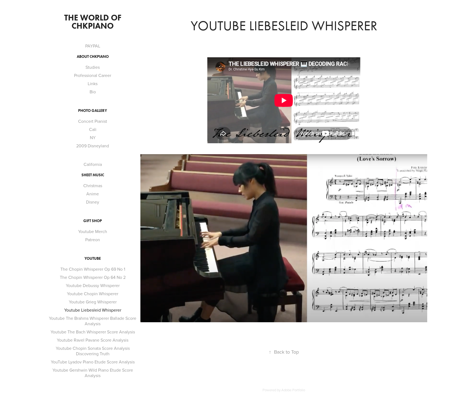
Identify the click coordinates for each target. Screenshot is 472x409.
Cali (92, 129)
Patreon (92, 240)
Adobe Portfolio (293, 389)
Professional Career (92, 75)
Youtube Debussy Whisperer (93, 285)
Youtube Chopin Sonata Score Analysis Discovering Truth (93, 351)
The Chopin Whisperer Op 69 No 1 (92, 269)
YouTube (92, 258)
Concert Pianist (92, 121)
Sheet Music (92, 175)
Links (93, 83)
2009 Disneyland (92, 146)
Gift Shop (92, 221)
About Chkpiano (93, 56)
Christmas (92, 186)
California (93, 164)
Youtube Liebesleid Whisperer (92, 310)
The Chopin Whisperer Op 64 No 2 (93, 277)
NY (93, 138)
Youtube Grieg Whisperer (93, 302)
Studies (92, 67)
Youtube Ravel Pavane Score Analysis (92, 340)
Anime (92, 194)
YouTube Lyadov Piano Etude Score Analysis (93, 362)
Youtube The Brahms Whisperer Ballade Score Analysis (92, 321)
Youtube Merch (92, 231)
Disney (92, 202)
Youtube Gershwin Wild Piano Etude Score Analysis (92, 372)
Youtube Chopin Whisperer (92, 294)
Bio (93, 92)
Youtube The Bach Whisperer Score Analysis (93, 332)
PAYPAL (92, 46)
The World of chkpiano (93, 22)
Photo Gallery (92, 110)
